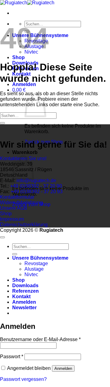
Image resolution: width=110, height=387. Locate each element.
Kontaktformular (17, 197)
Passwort (11, 356)
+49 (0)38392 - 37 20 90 (35, 186)
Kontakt (21, 296)
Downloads (25, 285)
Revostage (36, 263)
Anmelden (63, 368)
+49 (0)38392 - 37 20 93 (36, 191)
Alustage (34, 269)
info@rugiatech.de (36, 180)
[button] (24, 84)
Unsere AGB (13, 208)
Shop (18, 57)
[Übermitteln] (2, 123)
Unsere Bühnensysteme (40, 258)
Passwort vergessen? (23, 379)
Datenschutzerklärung (24, 224)
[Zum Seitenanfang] (2, 237)
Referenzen (25, 291)
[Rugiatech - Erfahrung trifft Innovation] (27, 2)
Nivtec (31, 274)
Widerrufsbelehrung (21, 202)
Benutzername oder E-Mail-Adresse (40, 339)
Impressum (12, 219)
